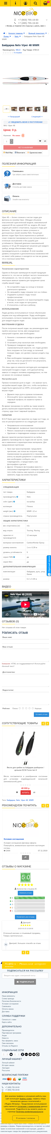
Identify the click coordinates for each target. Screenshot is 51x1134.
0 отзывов (18, 53)
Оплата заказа (7, 1009)
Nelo (17, 36)
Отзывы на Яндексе (10, 1046)
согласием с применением (28, 1106)
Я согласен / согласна (25, 1118)
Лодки (6, 36)
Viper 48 (24, 800)
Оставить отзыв (41, 714)
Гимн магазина (7, 1043)
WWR (31, 800)
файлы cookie (26, 1099)
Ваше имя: (7, 637)
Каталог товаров (15, 33)
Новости (5, 1038)
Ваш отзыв (7, 647)
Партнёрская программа (11, 1033)
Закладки (5, 1068)
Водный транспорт (37, 33)
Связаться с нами (9, 1020)
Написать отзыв (25, 893)
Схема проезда (8, 999)
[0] (45, 3)
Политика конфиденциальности (29, 1112)
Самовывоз (6, 1006)
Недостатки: (8, 690)
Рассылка (6, 1070)
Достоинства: (8, 672)
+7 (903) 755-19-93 (28, 20)
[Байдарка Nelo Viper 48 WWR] (25, 80)
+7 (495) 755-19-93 (28, 23)
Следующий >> (37, 117)
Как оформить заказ (10, 1041)
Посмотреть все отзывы (26, 917)
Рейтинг (6, 708)
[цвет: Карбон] (25, 763)
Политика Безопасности (11, 1001)
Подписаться (27, 982)
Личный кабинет (8, 1063)
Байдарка (11, 800)
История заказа (8, 1065)
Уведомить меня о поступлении (26, 122)
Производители (8, 1030)
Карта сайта (7, 1022)
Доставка (5, 1012)
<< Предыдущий (14, 117)
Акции (4, 1035)
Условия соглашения (14, 839)
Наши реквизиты (8, 996)
